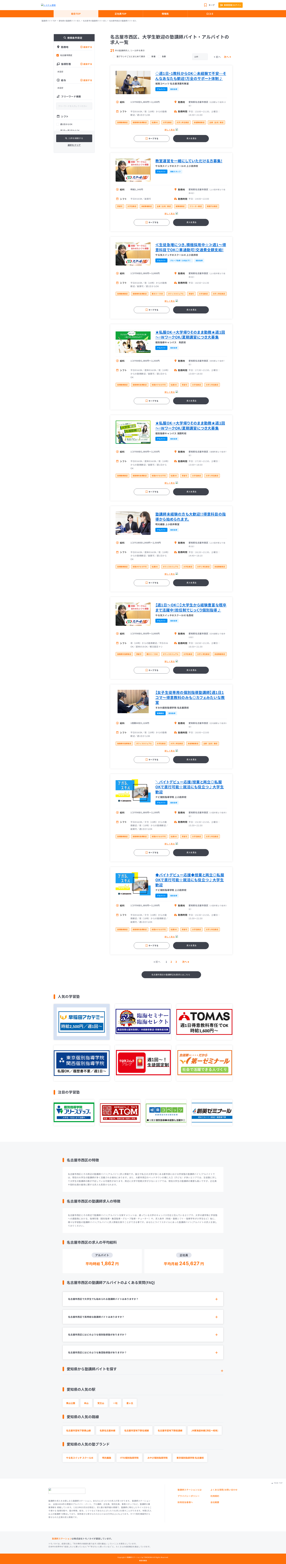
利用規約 (214, 1495)
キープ (212, 5)
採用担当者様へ (185, 1502)
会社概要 (214, 1502)
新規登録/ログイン (232, 5)
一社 (115, 1403)
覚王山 (100, 1403)
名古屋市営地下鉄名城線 (136, 1430)
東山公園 (70, 1403)
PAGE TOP (277, 1483)
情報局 (165, 13)
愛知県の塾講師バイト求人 (70, 21)
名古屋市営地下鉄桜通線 (170, 1430)
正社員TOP (120, 13)
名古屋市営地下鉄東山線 (78, 1430)
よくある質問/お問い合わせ (224, 1489)
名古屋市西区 (66, 55)
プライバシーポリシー (188, 1495)
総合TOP (76, 13)
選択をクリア (74, 144)
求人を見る (191, 138)
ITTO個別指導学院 (129, 1457)
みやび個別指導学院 (157, 1457)
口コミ (209, 13)
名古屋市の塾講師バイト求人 (95, 21)
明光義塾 (106, 1457)
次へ (227, 57)
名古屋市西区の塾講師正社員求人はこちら (170, 974)
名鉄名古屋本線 (107, 1430)
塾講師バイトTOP (49, 21)
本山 (86, 1403)
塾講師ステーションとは (190, 1489)
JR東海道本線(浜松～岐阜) (204, 1430)
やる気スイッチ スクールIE (79, 1457)
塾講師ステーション (62, 1538)
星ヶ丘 (129, 1403)
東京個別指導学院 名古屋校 (190, 1457)
